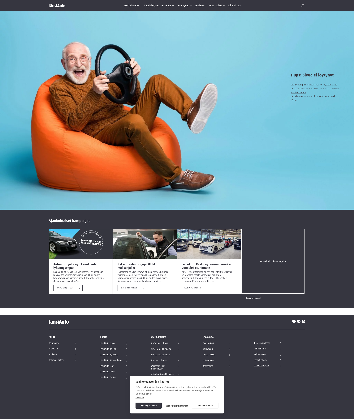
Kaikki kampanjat (253, 298)
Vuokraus (200, 5)
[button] (302, 5)
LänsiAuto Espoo (107, 343)
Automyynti (183, 5)
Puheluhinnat (260, 348)
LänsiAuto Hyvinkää (109, 354)
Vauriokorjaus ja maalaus (157, 5)
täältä (334, 84)
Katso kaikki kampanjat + (273, 261)
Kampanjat (208, 366)
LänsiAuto (208, 337)
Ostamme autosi (56, 360)
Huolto (103, 337)
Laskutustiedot (260, 360)
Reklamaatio (260, 354)
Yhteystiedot (208, 360)
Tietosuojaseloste (262, 343)
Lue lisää (140, 397)
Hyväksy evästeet (148, 405)
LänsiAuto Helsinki (108, 349)
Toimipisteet (234, 5)
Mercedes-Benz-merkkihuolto (158, 367)
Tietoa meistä (215, 5)
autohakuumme (298, 92)
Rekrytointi (208, 349)
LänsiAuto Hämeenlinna (111, 360)
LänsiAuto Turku (107, 371)
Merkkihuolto (131, 5)
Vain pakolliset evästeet (177, 405)
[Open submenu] (140, 5)
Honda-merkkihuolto (160, 354)
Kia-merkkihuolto (159, 360)
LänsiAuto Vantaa (108, 377)
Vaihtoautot (54, 343)
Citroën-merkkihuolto (161, 349)
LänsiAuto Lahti (107, 366)
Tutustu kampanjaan (64, 287)
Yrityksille (53, 348)
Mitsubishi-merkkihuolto (162, 374)
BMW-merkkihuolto (160, 343)
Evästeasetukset (205, 405)
